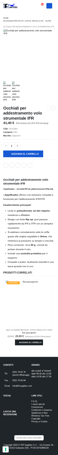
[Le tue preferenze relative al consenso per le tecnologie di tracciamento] (6, 449)
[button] (31, 6)
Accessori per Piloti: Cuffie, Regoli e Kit (28, 330)
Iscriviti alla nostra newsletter (29, 438)
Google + (23, 165)
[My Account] (24, 6)
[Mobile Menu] (49, 6)
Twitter (11, 165)
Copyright (35, 419)
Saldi (8, 330)
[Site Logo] (10, 5)
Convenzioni (37, 407)
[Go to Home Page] (6, 18)
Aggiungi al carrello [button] (30, 342)
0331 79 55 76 (19, 372)
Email (29, 165)
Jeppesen (16, 136)
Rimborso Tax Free (40, 416)
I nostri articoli (38, 404)
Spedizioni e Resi (39, 413)
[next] (53, 108)
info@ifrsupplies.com (22, 386)
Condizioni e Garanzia (41, 410)
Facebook (5, 165)
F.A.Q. (34, 401)
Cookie (44, 421)
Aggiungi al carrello (25, 154)
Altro (15, 132)
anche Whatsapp (21, 375)
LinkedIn (17, 165)
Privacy (35, 421)
